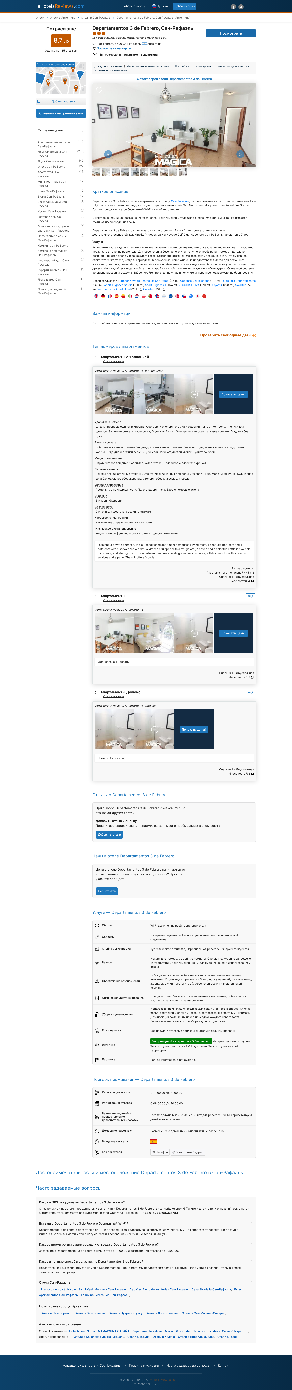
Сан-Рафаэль (180, 201)
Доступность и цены (108, 66)
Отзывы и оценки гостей (232, 66)
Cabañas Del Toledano (194, 280)
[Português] (149, 296)
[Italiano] (129, 296)
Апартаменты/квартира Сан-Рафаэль (54, 144)
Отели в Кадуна (164, 1336)
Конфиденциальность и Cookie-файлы (91, 1365)
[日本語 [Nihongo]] (197, 296)
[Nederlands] (136, 296)
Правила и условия (144, 1365)
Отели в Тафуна (138, 1336)
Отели (40, 17)
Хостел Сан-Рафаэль (52, 211)
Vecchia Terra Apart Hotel (114, 289)
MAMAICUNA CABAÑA (113, 1331)
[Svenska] (170, 296)
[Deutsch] (102, 296)
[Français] (109, 296)
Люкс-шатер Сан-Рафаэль (50, 281)
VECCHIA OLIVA (189, 285)
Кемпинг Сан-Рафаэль (53, 245)
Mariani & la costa (177, 1331)
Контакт (224, 1365)
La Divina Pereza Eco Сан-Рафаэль (105, 1295)
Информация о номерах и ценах (149, 66)
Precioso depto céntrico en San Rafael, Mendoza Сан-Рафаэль (84, 1289)
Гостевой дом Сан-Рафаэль (51, 219)
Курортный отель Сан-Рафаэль (53, 272)
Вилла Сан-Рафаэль (51, 196)
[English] (95, 296)
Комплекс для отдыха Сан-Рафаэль (52, 253)
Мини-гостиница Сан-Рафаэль (52, 183)
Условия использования (110, 70)
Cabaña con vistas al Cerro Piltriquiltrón (220, 1331)
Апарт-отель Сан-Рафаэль (50, 174)
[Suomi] (163, 296)
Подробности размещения (193, 66)
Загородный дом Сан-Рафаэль (53, 204)
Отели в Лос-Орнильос (162, 1313)
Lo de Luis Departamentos (238, 280)
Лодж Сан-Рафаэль (51, 161)
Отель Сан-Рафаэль (51, 166)
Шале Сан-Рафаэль (51, 191)
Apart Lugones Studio (118, 285)
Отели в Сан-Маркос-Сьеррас (203, 1313)
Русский (162, 6)
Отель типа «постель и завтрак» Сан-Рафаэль (53, 228)
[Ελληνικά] (190, 296)
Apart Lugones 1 (155, 285)
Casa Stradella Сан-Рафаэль (211, 1289)
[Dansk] (176, 296)
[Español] (116, 296)
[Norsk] (156, 296)
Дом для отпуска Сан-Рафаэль (53, 153)
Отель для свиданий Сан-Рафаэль (52, 291)
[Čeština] (183, 296)
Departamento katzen (147, 1331)
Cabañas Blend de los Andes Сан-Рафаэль (159, 1289)
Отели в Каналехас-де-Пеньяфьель (99, 1336)
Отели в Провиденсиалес (196, 1336)
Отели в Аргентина (63, 17)
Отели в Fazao (227, 1336)
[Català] (122, 296)
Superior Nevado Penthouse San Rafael (143, 280)
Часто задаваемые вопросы (188, 1365)
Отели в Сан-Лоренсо (56, 1313)
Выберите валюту (134, 6)
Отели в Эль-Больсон (90, 1313)
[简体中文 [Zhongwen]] (203, 296)
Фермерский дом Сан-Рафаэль (53, 262)
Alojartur (217, 285)
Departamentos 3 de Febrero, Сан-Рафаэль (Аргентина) (153, 17)
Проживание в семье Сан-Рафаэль (52, 238)
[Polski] (143, 296)
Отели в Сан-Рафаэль (96, 17)
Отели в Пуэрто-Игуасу (125, 1313)
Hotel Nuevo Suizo (82, 1331)
